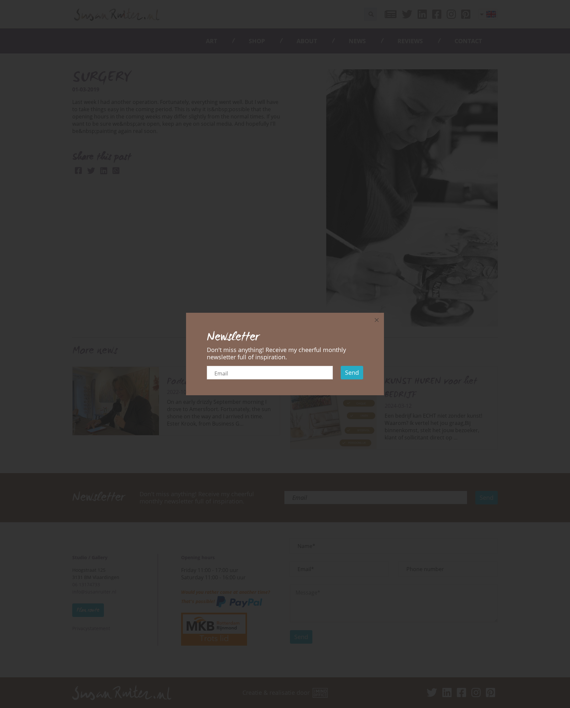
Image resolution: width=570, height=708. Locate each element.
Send (352, 372)
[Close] (376, 320)
